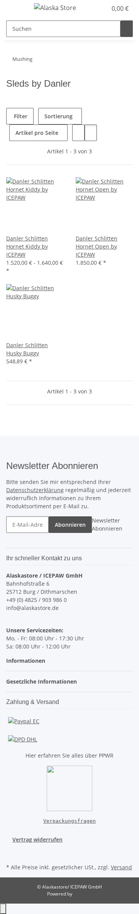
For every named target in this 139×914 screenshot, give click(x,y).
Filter (19, 116)
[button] (92, 8)
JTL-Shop (82, 893)
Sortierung (58, 116)
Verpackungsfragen (69, 821)
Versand (121, 867)
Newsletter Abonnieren (107, 524)
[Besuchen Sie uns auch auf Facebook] (12, 852)
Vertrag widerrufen (37, 839)
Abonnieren (70, 524)
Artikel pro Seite (36, 132)
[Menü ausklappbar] (15, 9)
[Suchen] (126, 28)
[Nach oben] (3, 909)
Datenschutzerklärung (35, 490)
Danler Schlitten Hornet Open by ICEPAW (96, 246)
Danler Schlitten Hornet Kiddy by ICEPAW (27, 246)
